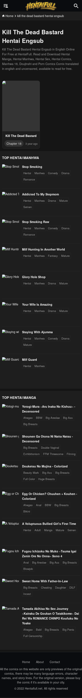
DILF (72, 587)
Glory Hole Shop (34, 277)
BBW (39, 418)
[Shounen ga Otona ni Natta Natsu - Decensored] (10, 436)
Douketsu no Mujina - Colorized (45, 466)
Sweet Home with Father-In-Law (45, 581)
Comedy (53, 173)
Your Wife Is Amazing (37, 304)
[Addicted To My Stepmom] (10, 194)
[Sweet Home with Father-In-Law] (10, 581)
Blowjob (28, 569)
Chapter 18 (14, 143)
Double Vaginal (50, 448)
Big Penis (68, 630)
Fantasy (53, 256)
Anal (38, 505)
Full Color (29, 479)
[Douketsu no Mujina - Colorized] (10, 466)
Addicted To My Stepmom (40, 194)
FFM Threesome (53, 454)
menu (5, 5)
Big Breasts (30, 424)
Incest (27, 594)
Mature (63, 201)
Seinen (27, 207)
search (76, 6)
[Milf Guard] (10, 359)
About (40, 662)
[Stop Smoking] (10, 166)
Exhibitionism (31, 454)
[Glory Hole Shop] (10, 277)
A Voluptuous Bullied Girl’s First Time (49, 524)
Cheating (46, 587)
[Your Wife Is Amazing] (10, 304)
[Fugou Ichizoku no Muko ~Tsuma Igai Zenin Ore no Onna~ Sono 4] (10, 551)
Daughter (60, 587)
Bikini (26, 511)
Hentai (27, 173)
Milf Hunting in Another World (43, 249)
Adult (37, 530)
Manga (48, 530)
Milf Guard (29, 359)
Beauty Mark (31, 473)
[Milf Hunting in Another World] (10, 249)
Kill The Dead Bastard (21, 136)
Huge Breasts (46, 479)
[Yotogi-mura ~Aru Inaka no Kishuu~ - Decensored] (10, 406)
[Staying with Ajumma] (10, 332)
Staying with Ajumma (37, 332)
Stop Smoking (32, 167)
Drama (65, 173)
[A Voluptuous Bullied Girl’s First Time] (10, 523)
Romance (29, 179)
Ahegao (28, 418)
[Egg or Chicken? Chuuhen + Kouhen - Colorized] (10, 493)
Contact (55, 662)
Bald (38, 630)
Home (26, 662)
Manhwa (39, 173)
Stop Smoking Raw (35, 222)
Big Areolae (53, 418)
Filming (71, 454)
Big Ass (68, 418)
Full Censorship (32, 636)
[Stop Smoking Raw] (10, 221)
